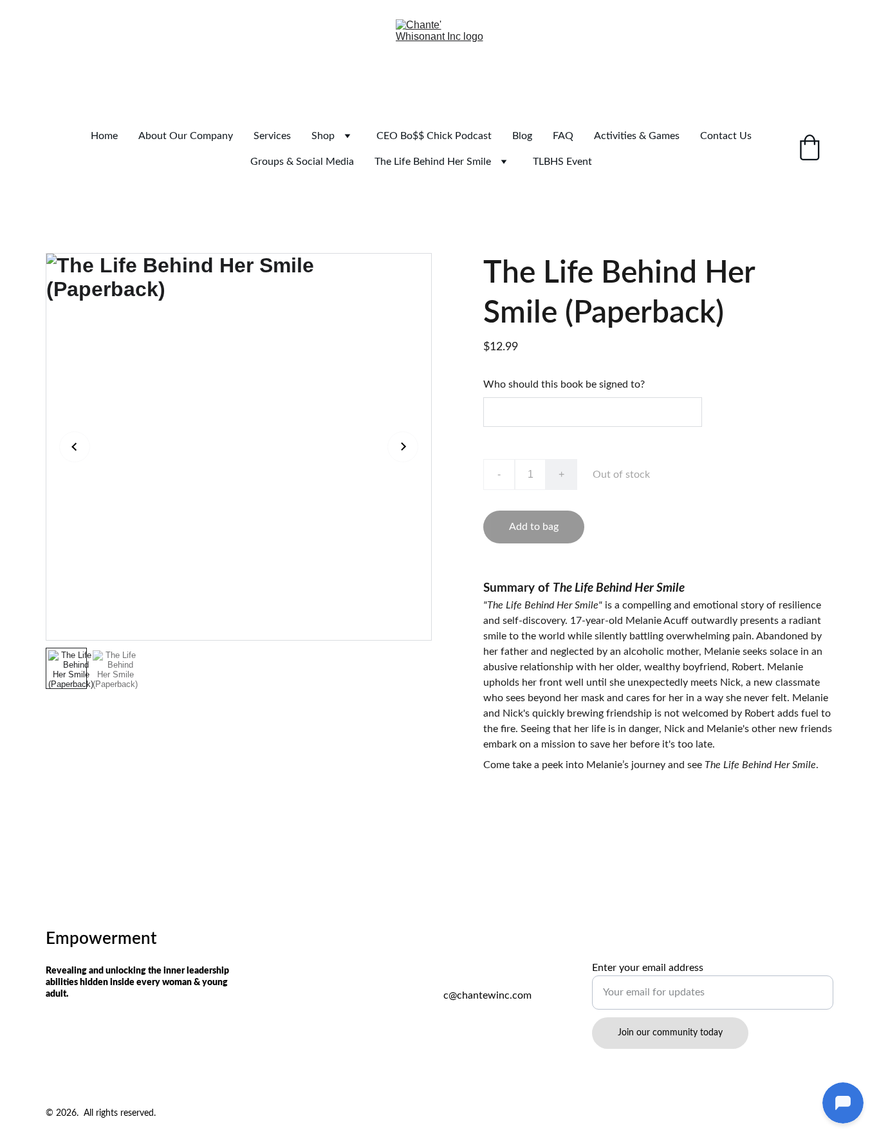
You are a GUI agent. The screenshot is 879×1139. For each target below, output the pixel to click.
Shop (323, 136)
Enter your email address (647, 968)
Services (272, 136)
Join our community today (670, 1032)
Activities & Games (637, 136)
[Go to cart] (809, 149)
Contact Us (726, 136)
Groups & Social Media (302, 161)
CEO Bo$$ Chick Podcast (434, 136)
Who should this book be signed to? (564, 384)
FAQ (563, 136)
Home (104, 136)
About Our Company (185, 136)
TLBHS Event (562, 161)
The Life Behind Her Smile (433, 161)
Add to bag (534, 527)
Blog (522, 136)
